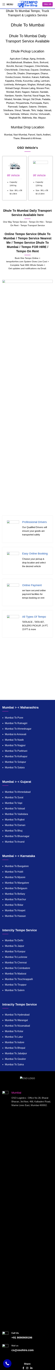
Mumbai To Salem (14, 990)
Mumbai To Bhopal (15, 1048)
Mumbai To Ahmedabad (18, 792)
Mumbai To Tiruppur (15, 984)
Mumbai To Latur (14, 1036)
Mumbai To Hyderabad (17, 1014)
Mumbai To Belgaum (16, 888)
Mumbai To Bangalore (17, 866)
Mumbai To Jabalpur (16, 1053)
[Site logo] (27, 4)
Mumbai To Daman (15, 825)
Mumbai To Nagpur (15, 745)
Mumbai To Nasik (14, 739)
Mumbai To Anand (14, 841)
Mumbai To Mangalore (17, 882)
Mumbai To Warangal (16, 1020)
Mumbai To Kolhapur (16, 756)
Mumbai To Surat (14, 797)
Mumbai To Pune (14, 717)
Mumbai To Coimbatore (17, 968)
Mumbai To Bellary (15, 894)
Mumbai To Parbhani (16, 751)
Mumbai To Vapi (13, 803)
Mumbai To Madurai (15, 973)
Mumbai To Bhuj (13, 830)
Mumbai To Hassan (15, 916)
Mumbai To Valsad (15, 808)
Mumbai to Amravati (15, 734)
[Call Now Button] (7, 1363)
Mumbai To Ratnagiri (16, 723)
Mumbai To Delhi (14, 940)
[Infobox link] (14, 178)
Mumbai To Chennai (16, 962)
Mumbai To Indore (14, 1042)
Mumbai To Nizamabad (17, 1025)
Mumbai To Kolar (14, 1031)
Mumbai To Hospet (15, 910)
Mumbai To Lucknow (16, 957)
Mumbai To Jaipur (14, 946)
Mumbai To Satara (15, 767)
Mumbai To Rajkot (14, 819)
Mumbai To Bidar (14, 905)
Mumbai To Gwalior (15, 1059)
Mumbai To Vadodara (16, 814)
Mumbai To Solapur (15, 762)
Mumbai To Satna (14, 1064)
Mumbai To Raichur (15, 899)
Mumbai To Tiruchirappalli (19, 979)
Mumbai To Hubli (14, 871)
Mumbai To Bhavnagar (17, 836)
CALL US (47, 4)
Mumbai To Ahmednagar (18, 728)
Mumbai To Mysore (15, 877)
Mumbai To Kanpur (15, 951)
